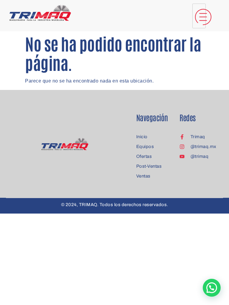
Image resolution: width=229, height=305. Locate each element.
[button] (212, 288)
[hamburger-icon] (199, 16)
